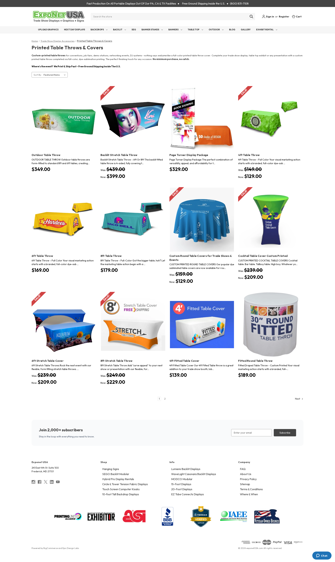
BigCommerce (50, 548)
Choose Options (64, 125)
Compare (63, 118)
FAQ (242, 469)
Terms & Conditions (251, 489)
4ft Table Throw (249, 155)
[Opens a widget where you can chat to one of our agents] (322, 556)
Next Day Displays (74, 29)
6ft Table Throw (42, 256)
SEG (134, 29)
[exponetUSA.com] (59, 16)
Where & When (249, 494)
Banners (173, 29)
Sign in (269, 16)
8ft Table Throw (111, 256)
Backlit (118, 29)
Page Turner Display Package (188, 155)
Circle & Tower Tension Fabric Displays (125, 484)
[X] (45, 482)
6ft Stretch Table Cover (48, 360)
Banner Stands (150, 29)
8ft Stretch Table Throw (116, 360)
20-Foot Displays (181, 489)
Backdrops (97, 29)
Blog (232, 29)
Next (298, 398)
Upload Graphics (48, 29)
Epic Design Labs (70, 548)
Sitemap (245, 484)
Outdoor (214, 29)
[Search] (251, 16)
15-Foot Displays (181, 484)
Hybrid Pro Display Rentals (118, 479)
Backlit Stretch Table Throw (118, 155)
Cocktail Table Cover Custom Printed (263, 256)
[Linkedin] (52, 482)
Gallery (246, 29)
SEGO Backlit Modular (115, 474)
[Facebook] (39, 482)
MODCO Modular (181, 479)
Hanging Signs (110, 469)
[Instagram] (33, 482)
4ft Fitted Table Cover (184, 360)
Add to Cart (202, 125)
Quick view (61, 112)
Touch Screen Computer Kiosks (121, 489)
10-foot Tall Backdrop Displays (120, 494)
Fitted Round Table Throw (255, 360)
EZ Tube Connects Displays (187, 494)
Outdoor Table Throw (46, 155)
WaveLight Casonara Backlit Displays (193, 474)
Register (284, 16)
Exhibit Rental (265, 29)
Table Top (194, 29)
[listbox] (55, 74)
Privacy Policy (248, 479)
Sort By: (38, 74)
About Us (245, 474)
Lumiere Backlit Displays (185, 469)
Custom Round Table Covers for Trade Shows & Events (200, 258)
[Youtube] (58, 482)
